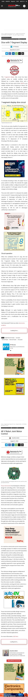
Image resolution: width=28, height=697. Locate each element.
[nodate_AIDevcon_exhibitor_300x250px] (14, 177)
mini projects (20, 339)
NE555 (22, 83)
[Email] (19, 53)
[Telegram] (6, 53)
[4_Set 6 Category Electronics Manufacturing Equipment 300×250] (14, 394)
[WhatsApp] (16, 53)
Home (2, 33)
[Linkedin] (13, 53)
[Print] (22, 53)
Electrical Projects (5, 339)
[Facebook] (9, 53)
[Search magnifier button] (24, 6)
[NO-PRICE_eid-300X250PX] (14, 374)
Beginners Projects (23, 38)
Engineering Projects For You (10, 33)
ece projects (18, 337)
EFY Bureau (16, 46)
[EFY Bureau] (12, 47)
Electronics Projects (12, 339)
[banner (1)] (14, 229)
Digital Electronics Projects (9, 337)
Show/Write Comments (14, 355)
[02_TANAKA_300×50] (14, 696)
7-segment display (9, 77)
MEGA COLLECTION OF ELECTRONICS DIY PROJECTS (10, 38)
